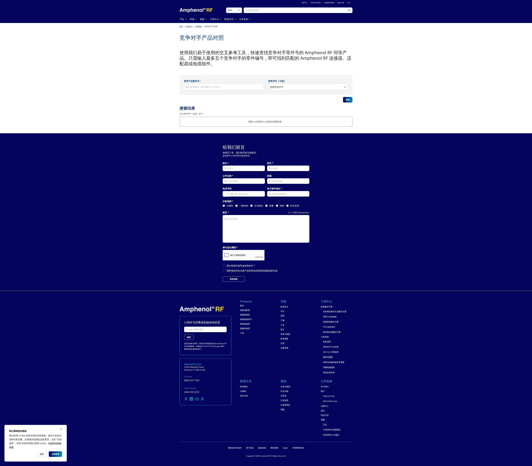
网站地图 (274, 447)
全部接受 (55, 454)
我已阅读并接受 (241, 265)
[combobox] (228, 194)
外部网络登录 (298, 447)
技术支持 (294, 205)
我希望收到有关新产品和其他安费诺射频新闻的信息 (252, 270)
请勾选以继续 (229, 247)
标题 (269, 175)
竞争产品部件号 (192, 81)
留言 (225, 212)
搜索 (348, 99)
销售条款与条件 (235, 447)
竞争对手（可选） (277, 81)
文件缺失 (258, 205)
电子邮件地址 (273, 188)
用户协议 (250, 447)
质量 (271, 205)
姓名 (225, 163)
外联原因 (227, 201)
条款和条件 (248, 265)
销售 (282, 205)
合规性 (230, 205)
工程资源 (198, 26)
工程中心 (189, 26)
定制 (42, 454)
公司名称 (227, 175)
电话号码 (227, 188)
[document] (35, 443)
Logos (285, 447)
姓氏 (269, 163)
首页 (181, 26)
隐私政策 (187, 349)
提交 (189, 337)
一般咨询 (243, 205)
